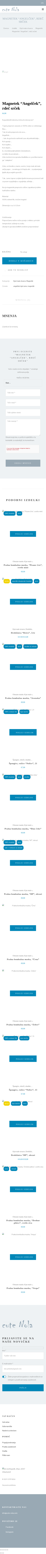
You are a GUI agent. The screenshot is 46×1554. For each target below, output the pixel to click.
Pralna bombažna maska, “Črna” (23, 959)
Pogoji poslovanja (9, 1442)
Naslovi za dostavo (9, 1430)
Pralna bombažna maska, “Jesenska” (23, 698)
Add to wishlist (18, 270)
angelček (16, 286)
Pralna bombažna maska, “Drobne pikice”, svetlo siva (23, 1221)
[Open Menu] (43, 9)
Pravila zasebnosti (9, 1447)
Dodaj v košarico (21, 261)
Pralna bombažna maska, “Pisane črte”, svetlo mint (23, 566)
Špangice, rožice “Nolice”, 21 (23, 763)
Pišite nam (6, 1455)
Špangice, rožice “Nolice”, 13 (23, 1090)
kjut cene (23, 286)
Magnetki (29, 281)
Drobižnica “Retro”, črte (23, 633)
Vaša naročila (7, 1426)
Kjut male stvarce (19, 281)
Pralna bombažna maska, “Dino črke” (23, 829)
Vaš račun (5, 1422)
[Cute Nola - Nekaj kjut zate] (10, 9)
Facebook (9, 1527)
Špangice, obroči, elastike (22, 760)
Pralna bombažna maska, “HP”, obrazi (23, 894)
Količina (6, 252)
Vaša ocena (23, 378)
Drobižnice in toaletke (33, 629)
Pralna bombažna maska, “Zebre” (23, 1025)
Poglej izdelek (24, 534)
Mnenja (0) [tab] (23, 300)
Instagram (9, 1532)
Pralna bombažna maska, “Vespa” (23, 1288)
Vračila (4, 1451)
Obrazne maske (18, 561)
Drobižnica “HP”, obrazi (23, 1155)
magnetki (31, 286)
